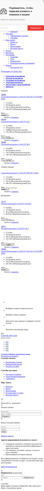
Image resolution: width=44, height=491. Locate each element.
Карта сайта (5, 338)
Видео (12, 44)
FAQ (12, 59)
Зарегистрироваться (9, 467)
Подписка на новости (9, 356)
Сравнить (15, 117)
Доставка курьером (13, 374)
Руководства (15, 61)
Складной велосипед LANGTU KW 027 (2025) (19, 173)
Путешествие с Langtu (14, 393)
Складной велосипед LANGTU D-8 (15, 122)
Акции (8, 51)
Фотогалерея (15, 46)
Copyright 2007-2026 (9, 336)
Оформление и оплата (19, 36)
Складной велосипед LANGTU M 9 (15, 144)
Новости (13, 42)
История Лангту (16, 48)
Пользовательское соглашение (22, 63)
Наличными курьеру (14, 362)
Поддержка (10, 55)
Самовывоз (10, 379)
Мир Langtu (10, 40)
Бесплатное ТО (16, 67)
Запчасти (14, 32)
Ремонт (8, 65)
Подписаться (36, 28)
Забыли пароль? (7, 436)
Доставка (9, 34)
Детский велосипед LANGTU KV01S (16, 204)
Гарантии (14, 57)
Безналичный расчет (14, 364)
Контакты (9, 53)
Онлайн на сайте (12, 366)
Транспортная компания (15, 377)
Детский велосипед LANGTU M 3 (15, 229)
